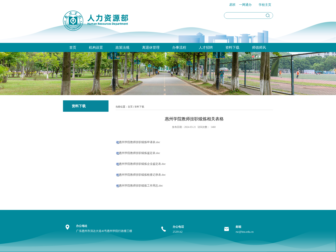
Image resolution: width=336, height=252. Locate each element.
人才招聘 (206, 47)
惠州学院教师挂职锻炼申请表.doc (139, 142)
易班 (232, 4)
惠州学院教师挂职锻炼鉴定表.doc (139, 152)
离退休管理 (151, 47)
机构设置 (96, 47)
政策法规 (122, 47)
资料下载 (232, 47)
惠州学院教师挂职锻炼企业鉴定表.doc (142, 163)
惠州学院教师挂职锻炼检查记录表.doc (142, 174)
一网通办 (245, 4)
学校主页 (265, 4)
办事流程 (179, 47)
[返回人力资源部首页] (96, 16)
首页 (72, 47)
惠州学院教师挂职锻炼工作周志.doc (141, 185)
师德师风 (259, 47)
